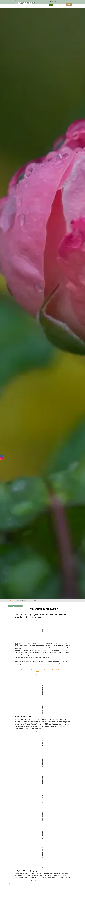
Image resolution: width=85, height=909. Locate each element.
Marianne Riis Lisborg (20, 600)
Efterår (11, 605)
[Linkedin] (65, 600)
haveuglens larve (28, 647)
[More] (73, 600)
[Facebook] (59, 600)
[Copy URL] (70, 600)
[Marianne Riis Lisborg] (10, 600)
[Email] (67, 600)
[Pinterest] (62, 600)
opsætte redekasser (63, 726)
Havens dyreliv (18, 605)
